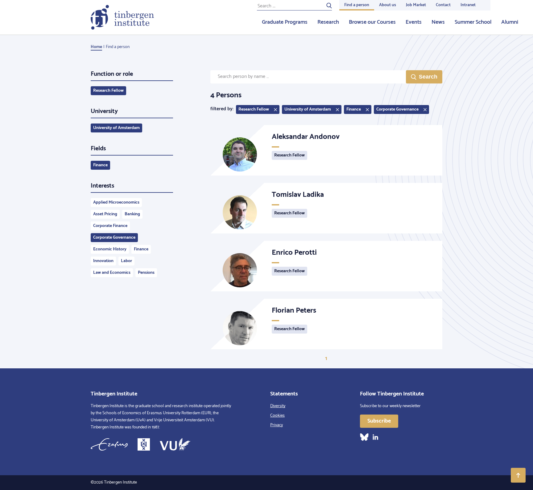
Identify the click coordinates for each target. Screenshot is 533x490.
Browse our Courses (372, 22)
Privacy (276, 425)
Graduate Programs (285, 22)
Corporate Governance (114, 237)
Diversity (277, 406)
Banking (132, 214)
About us (387, 5)
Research (328, 22)
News (438, 22)
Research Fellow (108, 90)
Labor (126, 261)
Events (414, 22)
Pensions (146, 272)
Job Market (416, 5)
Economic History (109, 249)
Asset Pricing (105, 214)
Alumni (509, 22)
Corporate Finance (110, 225)
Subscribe (379, 421)
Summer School (473, 22)
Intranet (468, 5)
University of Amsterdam (116, 128)
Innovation (103, 261)
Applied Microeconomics (116, 202)
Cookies (277, 415)
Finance (100, 165)
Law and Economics (111, 272)
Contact (443, 5)
